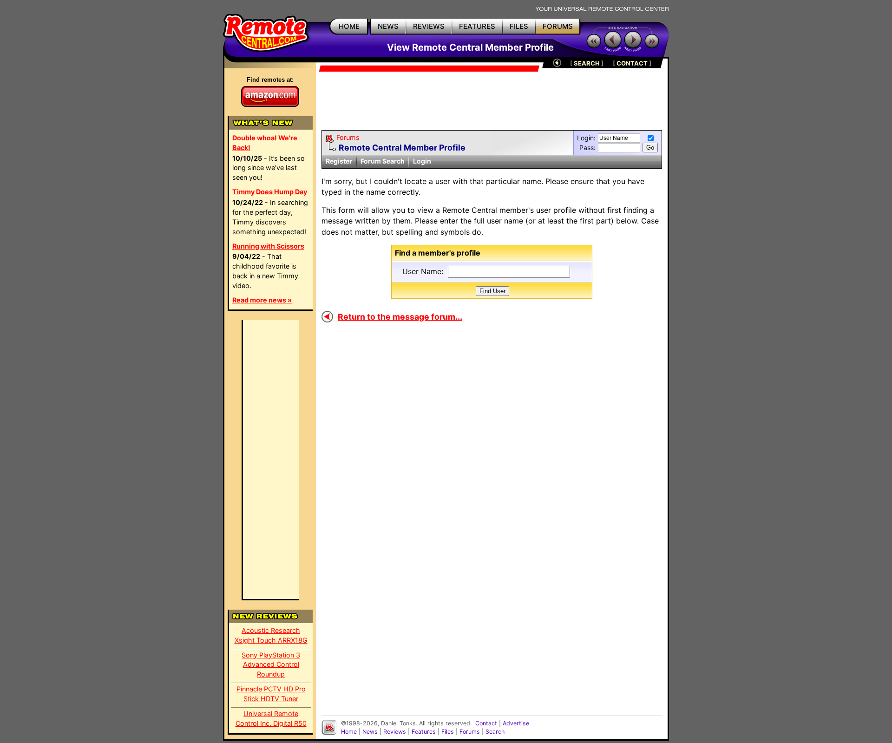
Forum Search (383, 161)
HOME (349, 26)
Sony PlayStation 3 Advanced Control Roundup (271, 664)
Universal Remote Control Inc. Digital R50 (271, 718)
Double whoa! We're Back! (264, 142)
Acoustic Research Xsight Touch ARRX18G (271, 635)
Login (422, 161)
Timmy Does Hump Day (269, 192)
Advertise (516, 723)
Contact (486, 723)
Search (495, 731)
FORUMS (558, 26)
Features (424, 731)
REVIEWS (429, 26)
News (370, 731)
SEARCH (587, 63)
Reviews (394, 731)
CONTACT (632, 63)
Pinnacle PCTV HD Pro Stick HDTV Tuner (271, 694)
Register (339, 161)
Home (349, 731)
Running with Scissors (268, 246)
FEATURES (477, 26)
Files (447, 731)
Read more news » (262, 300)
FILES (519, 26)
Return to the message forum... (400, 317)
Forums (348, 137)
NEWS (388, 26)
